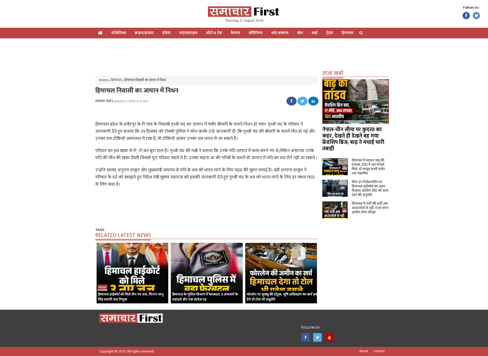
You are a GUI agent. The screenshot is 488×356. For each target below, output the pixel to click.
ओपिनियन (256, 33)
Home (103, 80)
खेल (300, 33)
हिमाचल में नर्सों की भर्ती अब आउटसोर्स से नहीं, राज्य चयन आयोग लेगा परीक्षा (370, 208)
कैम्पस (235, 33)
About (363, 351)
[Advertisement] (244, 54)
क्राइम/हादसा (144, 33)
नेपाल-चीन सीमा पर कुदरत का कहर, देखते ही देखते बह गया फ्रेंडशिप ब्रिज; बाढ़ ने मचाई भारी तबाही (353, 139)
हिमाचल (347, 33)
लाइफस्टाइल (188, 33)
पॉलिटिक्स (118, 33)
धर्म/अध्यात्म (279, 33)
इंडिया (166, 33)
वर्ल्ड (314, 33)
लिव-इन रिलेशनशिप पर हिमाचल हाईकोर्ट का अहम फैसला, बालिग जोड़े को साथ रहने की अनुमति (370, 188)
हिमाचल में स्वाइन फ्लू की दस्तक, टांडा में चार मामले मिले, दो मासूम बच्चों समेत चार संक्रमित (368, 166)
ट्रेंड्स (329, 33)
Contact (379, 351)
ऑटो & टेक (214, 33)
